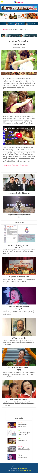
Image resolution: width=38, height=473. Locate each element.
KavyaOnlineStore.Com (25, 470)
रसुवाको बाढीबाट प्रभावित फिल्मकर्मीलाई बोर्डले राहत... (24, 449)
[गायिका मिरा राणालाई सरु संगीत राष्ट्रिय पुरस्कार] (13, 457)
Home (5, 29)
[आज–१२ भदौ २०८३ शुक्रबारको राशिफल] (13, 425)
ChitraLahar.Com (24, 466)
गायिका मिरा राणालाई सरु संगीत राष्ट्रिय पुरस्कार (19, 307)
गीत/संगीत (20, 431)
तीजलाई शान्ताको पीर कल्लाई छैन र (19, 399)
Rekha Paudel (24, 165)
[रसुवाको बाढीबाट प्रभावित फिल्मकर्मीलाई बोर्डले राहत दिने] (13, 449)
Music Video (16, 165)
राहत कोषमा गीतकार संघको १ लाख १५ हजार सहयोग (19, 246)
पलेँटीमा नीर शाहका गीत (19, 338)
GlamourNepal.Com (22, 468)
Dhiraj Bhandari (7, 165)
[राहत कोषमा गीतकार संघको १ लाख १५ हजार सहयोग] (13, 433)
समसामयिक (20, 423)
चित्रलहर (23, 47)
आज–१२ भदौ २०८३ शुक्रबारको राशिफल (22, 425)
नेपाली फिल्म (20, 446)
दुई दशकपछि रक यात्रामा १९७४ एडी (19, 277)
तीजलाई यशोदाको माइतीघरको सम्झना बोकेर (19, 369)
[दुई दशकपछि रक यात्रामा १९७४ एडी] (13, 441)
